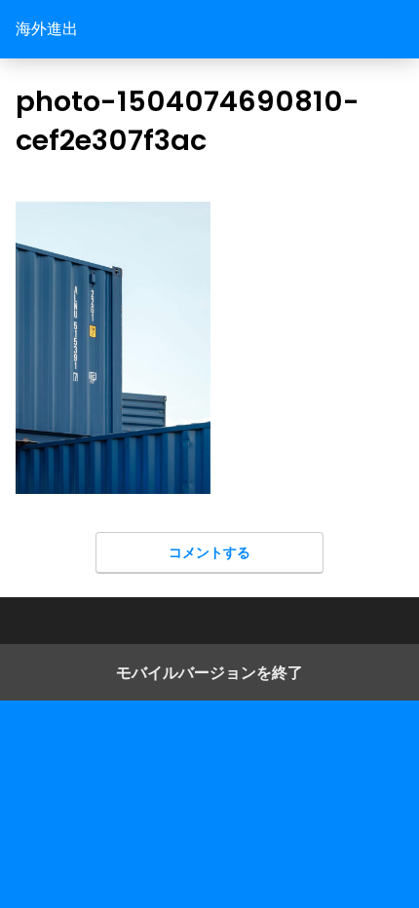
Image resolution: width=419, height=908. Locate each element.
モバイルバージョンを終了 (209, 672)
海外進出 (47, 29)
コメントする (209, 552)
